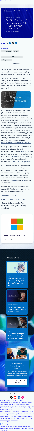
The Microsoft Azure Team (13, 31)
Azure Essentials (23, 402)
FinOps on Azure (13, 406)
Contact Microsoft (22, 426)
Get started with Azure (13, 400)
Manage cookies (4, 428)
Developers (5, 57)
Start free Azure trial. (8, 195)
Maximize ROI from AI (23, 406)
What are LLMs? (29, 418)
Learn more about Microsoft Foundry (17, 381)
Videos (31, 414)
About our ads (3, 430)
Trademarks (18, 428)
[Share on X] (13, 43)
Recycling (30, 428)
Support (31, 407)
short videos (25, 152)
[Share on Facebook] (10, 43)
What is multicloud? (19, 416)
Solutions (31, 406)
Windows (14, 180)
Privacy (29, 426)
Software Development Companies (8, 411)
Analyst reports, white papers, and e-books (18, 414)
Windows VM (12, 156)
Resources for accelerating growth (8, 407)
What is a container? (5, 420)
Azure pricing (11, 404)
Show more (16, 63)
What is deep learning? (10, 418)
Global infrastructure (25, 400)
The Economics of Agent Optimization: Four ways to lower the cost (17, 309)
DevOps (16, 51)
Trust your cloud (14, 402)
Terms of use (12, 428)
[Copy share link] (7, 43)
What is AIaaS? (20, 418)
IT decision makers (16, 57)
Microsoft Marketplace (23, 411)
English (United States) (5, 421)
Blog (13, 413)
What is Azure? (4, 400)
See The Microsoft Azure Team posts (12, 239)
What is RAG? (14, 420)
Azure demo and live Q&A (6, 409)
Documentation (8, 413)
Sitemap (15, 426)
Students (28, 413)
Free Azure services (20, 404)
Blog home (9, 11)
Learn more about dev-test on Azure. (14, 199)
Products (6, 404)
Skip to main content (5, 0)
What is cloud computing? (6, 416)
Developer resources (20, 413)
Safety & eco (24, 428)
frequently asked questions (21, 161)
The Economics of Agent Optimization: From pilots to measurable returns (16, 336)
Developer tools (7, 51)
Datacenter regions (5, 402)
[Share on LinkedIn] (16, 43)
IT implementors (7, 60)
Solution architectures (23, 407)
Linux (23, 180)
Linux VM (23, 156)
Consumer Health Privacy (6, 426)
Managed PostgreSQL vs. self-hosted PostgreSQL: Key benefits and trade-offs (16, 282)
